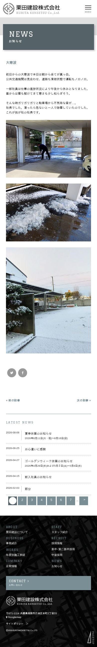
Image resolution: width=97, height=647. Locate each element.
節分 (28, 489)
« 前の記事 (13, 400)
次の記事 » (84, 400)
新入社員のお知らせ (38, 477)
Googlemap (14, 617)
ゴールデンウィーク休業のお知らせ (49, 461)
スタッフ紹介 (59, 532)
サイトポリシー (14, 623)
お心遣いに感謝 (35, 449)
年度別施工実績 (15, 554)
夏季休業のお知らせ (38, 433)
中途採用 (56, 554)
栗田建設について (17, 532)
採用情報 (56, 543)
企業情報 (11, 566)
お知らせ (56, 566)
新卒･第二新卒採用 (63, 549)
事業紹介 (11, 543)
